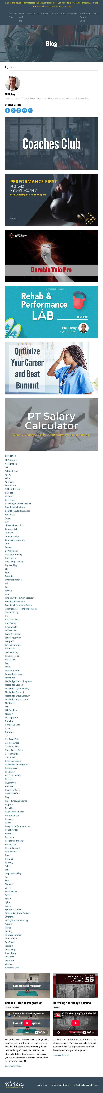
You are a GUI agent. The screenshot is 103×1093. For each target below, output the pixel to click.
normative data (12, 724)
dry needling (11, 565)
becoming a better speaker (18, 503)
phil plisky (10, 771)
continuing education (15, 539)
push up (9, 808)
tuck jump (10, 949)
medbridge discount (14, 692)
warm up (9, 960)
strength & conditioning (16, 920)
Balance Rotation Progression (23, 1003)
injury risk (10, 641)
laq (7, 663)
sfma (7, 880)
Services (54, 13)
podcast (9, 786)
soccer (8, 887)
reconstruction (12, 815)
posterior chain (12, 790)
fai (6, 583)
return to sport (12, 847)
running (9, 862)
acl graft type (11, 470)
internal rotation (13, 645)
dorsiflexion (10, 558)
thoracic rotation (13, 934)
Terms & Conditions (59, 1084)
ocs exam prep (12, 739)
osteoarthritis (11, 753)
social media (11, 891)
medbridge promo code (16, 699)
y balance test (12, 967)
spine (7, 902)
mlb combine (11, 710)
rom (7, 855)
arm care (9, 481)
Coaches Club (13, 15)
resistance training (14, 840)
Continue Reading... (13, 1066)
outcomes (10, 757)
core (7, 543)
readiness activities (14, 811)
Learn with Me (21, 17)
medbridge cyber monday (17, 688)
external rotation (13, 579)
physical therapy (13, 775)
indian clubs (10, 630)
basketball (10, 500)
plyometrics (10, 782)
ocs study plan (12, 746)
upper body (10, 953)
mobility (9, 713)
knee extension (12, 655)
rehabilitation (11, 829)
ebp (7, 568)
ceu (7, 521)
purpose (9, 804)
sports (8, 905)
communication (12, 536)
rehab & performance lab (17, 826)
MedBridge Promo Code (85, 17)
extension (9, 576)
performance (11, 768)
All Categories (11, 460)
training (9, 945)
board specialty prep (15, 507)
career (8, 518)
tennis (8, 927)
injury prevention (13, 637)
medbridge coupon (14, 684)
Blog (63, 13)
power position (12, 793)
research (9, 837)
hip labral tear (12, 619)
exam (7, 572)
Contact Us (42, 1084)
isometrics (10, 648)
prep (7, 797)
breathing (9, 514)
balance (8, 1007)
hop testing (11, 623)
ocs (7, 735)
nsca (7, 728)
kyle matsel (10, 659)
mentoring (10, 702)
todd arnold (11, 938)
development (11, 550)
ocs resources (12, 742)
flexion (8, 590)
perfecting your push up (16, 764)
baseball (9, 496)
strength (9, 916)
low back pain (12, 670)
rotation (16, 1007)
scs (6, 877)
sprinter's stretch (13, 909)
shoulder (9, 884)
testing (8, 931)
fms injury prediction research (19, 597)
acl (6, 467)
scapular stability (13, 873)
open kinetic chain (14, 750)
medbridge (10, 677)
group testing (11, 612)
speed (8, 898)
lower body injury (13, 673)
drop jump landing (14, 561)
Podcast (31, 13)
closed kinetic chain (14, 525)
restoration (10, 844)
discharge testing (13, 554)
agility (8, 474)
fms (7, 594)
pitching (9, 779)
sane (7, 869)
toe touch (10, 942)
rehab (8, 822)
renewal (9, 833)
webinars (9, 963)
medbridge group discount (17, 695)
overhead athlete (13, 760)
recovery (9, 818)
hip (6, 615)
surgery (8, 924)
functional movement (15, 601)
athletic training (12, 489)
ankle (7, 478)
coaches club (11, 528)
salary (8, 866)
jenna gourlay (11, 652)
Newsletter (42, 13)
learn (7, 666)
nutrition (9, 732)
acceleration (11, 463)
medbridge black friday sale (18, 681)
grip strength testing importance (21, 608)
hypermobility (11, 626)
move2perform (12, 717)
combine (9, 532)
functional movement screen (18, 605)
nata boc (9, 721)
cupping (9, 547)
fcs (6, 587)
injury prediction (12, 634)
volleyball (9, 956)
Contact (96, 13)
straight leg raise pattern (17, 913)
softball (8, 895)
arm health (10, 485)
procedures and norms (16, 800)
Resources (72, 13)
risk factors (11, 851)
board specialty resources (17, 510)
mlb (6, 706)
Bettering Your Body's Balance (72, 1003)
